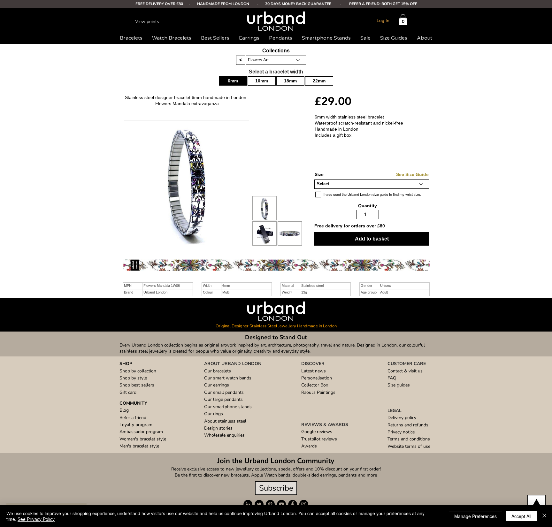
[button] (403, 19)
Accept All (521, 516)
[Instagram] (303, 504)
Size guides (398, 385)
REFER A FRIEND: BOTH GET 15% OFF (383, 3)
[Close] (544, 516)
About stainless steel (225, 421)
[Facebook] (292, 504)
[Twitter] (259, 504)
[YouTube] (281, 504)
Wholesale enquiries (224, 435)
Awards (309, 446)
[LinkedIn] (247, 504)
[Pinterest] (270, 504)
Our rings (213, 414)
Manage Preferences (475, 516)
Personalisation (316, 378)
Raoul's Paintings (318, 392)
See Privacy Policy (36, 519)
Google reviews (316, 432)
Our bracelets (217, 371)
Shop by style (133, 378)
